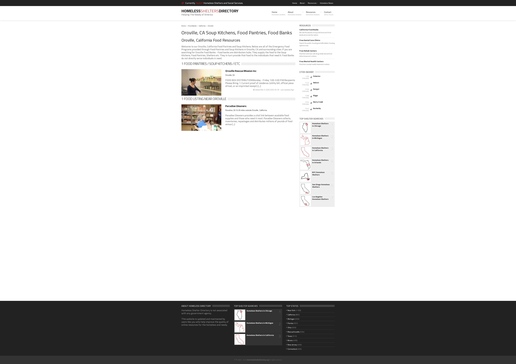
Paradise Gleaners (235, 106)
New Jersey (292, 344)
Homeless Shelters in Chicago (320, 124)
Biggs (315, 95)
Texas (290, 336)
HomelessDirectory (209, 11)
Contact (328, 13)
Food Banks (192, 26)
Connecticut (292, 349)
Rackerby (317, 108)
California (202, 26)
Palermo (316, 76)
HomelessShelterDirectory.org (258, 360)
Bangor (316, 89)
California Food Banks (308, 29)
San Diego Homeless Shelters (321, 185)
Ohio (289, 327)
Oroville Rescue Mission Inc (240, 71)
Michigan (291, 318)
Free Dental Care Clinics (309, 40)
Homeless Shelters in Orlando (320, 161)
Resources (312, 3)
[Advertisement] (317, 251)
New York (291, 310)
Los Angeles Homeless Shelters (320, 197)
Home (294, 3)
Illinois (290, 340)
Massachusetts (294, 331)
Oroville (210, 26)
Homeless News (326, 3)
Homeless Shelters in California (320, 149)
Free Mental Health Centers (311, 61)
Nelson (316, 82)
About (302, 3)
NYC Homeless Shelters (318, 173)
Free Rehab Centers (308, 51)
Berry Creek (318, 102)
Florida (290, 323)
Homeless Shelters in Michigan (320, 136)
